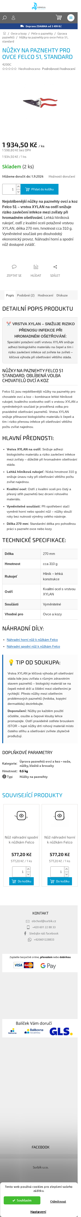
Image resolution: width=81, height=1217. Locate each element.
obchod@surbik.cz (44, 921)
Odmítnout (58, 1201)
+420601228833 (44, 939)
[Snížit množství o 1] (18, 191)
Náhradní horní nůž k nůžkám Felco (32, 639)
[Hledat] (4, 17)
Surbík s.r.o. (40, 1167)
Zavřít (26, 258)
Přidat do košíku (42, 189)
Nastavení (38, 1211)
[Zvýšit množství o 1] (18, 186)
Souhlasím (24, 1200)
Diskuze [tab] (62, 295)
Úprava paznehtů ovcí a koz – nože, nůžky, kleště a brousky (45, 763)
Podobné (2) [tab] (26, 295)
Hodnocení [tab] (45, 295)
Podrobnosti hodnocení (58, 69)
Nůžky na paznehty (34, 776)
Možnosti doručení (62, 176)
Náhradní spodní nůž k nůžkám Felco (33, 646)
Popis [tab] (10, 295)
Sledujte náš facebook (43, 933)
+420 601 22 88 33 (44, 927)
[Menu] (70, 17)
